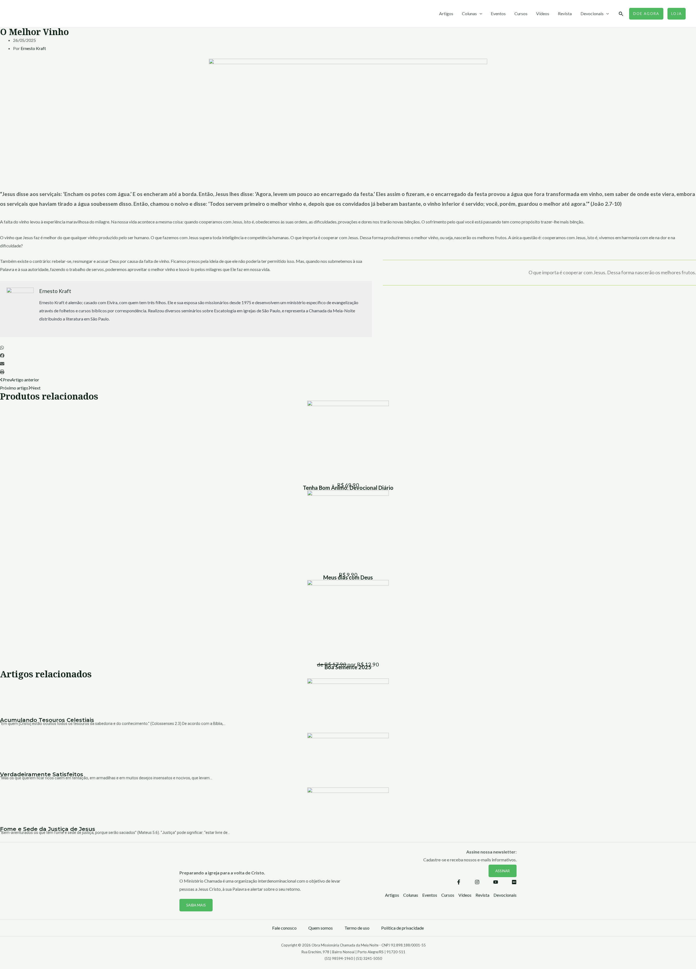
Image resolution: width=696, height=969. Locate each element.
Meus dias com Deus (348, 577)
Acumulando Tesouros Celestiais (47, 720)
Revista (565, 13)
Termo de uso (356, 927)
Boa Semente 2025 (348, 667)
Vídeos (542, 13)
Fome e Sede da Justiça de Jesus (47, 829)
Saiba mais (196, 905)
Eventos (498, 13)
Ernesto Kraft (33, 48)
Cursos (520, 13)
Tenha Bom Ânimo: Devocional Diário (348, 487)
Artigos (446, 13)
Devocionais (592, 13)
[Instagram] (477, 882)
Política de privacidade (402, 927)
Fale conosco (284, 927)
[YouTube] (495, 882)
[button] (348, 348)
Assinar (502, 871)
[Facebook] (458, 882)
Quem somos (320, 927)
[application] (479, 13)
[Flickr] (514, 882)
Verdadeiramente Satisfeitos (41, 774)
